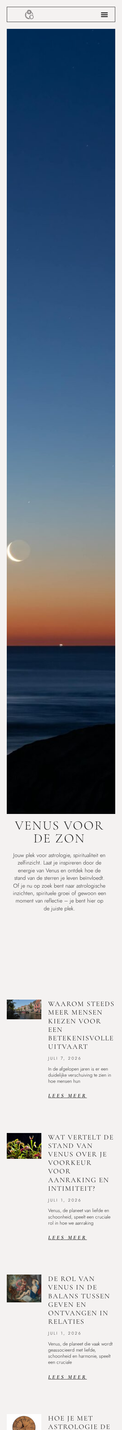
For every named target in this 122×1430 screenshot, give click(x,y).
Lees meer (67, 1095)
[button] (104, 14)
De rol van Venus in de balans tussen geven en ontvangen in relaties (79, 1300)
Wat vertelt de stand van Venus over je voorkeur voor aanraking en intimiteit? (81, 1163)
